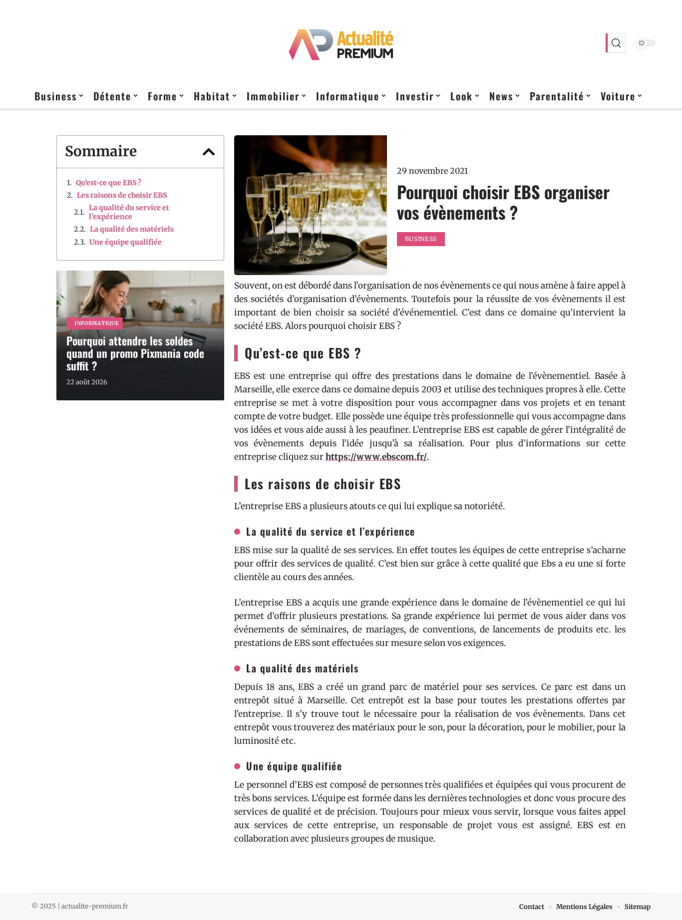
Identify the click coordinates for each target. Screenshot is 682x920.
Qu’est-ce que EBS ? (108, 182)
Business (421, 239)
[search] (616, 43)
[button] (209, 152)
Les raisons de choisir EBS (122, 195)
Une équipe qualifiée (125, 242)
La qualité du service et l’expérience (129, 212)
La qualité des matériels (132, 229)
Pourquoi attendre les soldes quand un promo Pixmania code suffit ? (135, 352)
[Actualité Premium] (341, 43)
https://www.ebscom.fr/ (376, 456)
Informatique (96, 323)
